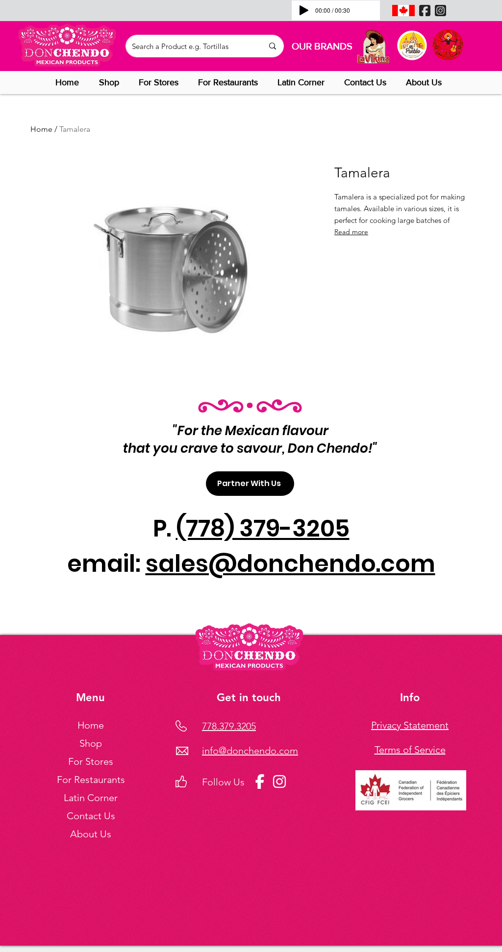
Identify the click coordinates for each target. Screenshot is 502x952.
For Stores (90, 761)
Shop (90, 743)
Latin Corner (91, 798)
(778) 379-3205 (263, 528)
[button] (111, 82)
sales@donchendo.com (290, 563)
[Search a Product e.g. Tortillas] (272, 46)
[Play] (304, 10)
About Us (90, 834)
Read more (351, 231)
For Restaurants (91, 779)
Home (41, 129)
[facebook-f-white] (259, 781)
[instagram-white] (279, 781)
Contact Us (91, 816)
